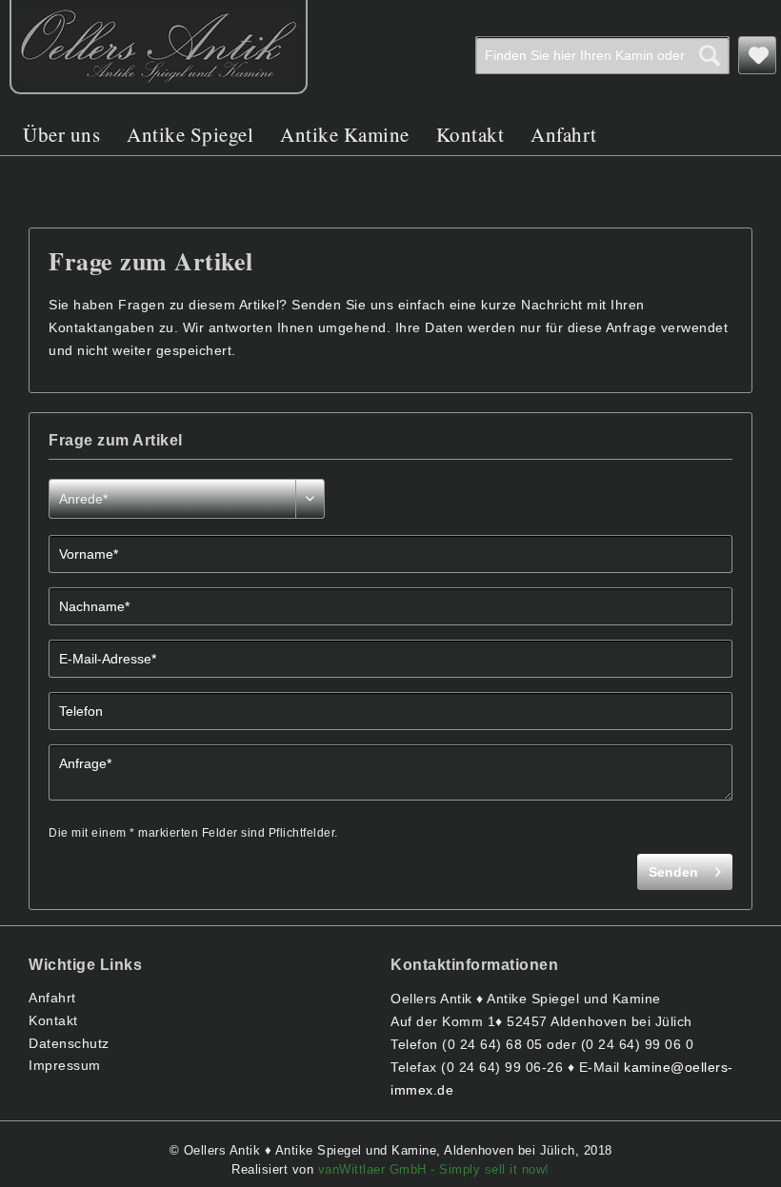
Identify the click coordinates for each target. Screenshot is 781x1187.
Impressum (65, 1065)
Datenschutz (69, 1043)
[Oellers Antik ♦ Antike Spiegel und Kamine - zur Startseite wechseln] (159, 47)
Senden (673, 872)
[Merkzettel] (757, 55)
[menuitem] (602, 55)
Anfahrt (52, 997)
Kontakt (53, 1020)
